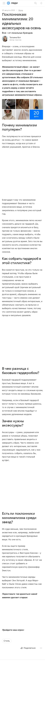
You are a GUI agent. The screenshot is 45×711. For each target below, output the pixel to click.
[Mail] (8, 3)
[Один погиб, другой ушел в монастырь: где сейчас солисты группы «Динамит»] (22, 687)
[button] (8, 104)
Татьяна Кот (15, 37)
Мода (20, 10)
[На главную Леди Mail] (14, 3)
